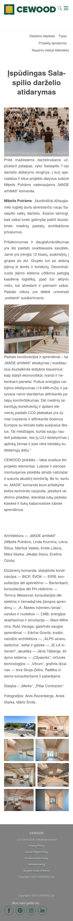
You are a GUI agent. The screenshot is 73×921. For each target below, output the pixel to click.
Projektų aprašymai (53, 43)
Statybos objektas (42, 36)
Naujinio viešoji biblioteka (50, 50)
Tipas (62, 36)
